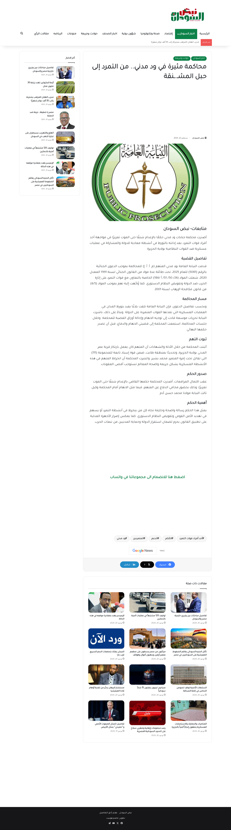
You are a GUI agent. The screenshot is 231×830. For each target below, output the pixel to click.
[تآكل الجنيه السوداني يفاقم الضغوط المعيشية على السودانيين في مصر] (189, 638)
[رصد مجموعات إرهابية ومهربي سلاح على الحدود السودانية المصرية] (147, 712)
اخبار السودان (187, 33)
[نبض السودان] (188, 14)
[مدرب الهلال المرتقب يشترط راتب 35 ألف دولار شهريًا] (65, 102)
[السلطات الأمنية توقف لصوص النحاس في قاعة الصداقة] (189, 674)
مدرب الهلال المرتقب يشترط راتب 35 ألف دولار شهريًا (175, 42)
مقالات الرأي (41, 33)
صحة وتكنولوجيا (150, 33)
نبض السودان (198, 138)
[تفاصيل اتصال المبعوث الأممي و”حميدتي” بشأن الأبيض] (106, 710)
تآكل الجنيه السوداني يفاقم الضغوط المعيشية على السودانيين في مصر (41, 182)
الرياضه (57, 33)
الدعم (154, 538)
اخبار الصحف (109, 33)
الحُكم (168, 538)
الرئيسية (205, 33)
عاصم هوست (112, 818)
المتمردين (138, 538)
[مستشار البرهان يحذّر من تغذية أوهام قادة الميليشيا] (106, 674)
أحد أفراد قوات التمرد (191, 538)
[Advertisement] (147, 109)
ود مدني (121, 538)
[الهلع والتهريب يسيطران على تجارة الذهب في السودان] (65, 137)
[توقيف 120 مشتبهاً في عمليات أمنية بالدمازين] (147, 602)
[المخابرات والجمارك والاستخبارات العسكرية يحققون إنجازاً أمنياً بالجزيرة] (189, 710)
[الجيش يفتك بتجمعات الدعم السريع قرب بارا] (106, 638)
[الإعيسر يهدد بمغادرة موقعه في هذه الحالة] (106, 602)
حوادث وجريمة (89, 33)
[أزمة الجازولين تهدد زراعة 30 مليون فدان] (65, 87)
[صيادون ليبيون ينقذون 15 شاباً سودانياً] (147, 674)
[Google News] (142, 550)
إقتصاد (168, 33)
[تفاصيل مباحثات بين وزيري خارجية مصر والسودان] (189, 602)
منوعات (71, 33)
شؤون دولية (129, 33)
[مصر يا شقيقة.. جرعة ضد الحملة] (65, 120)
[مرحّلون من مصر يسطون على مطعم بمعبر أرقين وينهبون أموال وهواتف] (147, 638)
